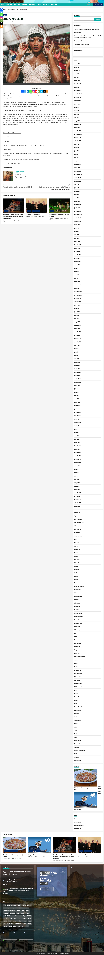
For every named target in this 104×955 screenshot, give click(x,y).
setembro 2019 (77, 342)
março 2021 (77, 281)
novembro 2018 (77, 375)
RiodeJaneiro (18, 923)
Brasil (19, 905)
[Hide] (0, 28)
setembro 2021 (77, 261)
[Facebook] (22, 91)
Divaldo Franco (77, 589)
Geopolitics (77, 610)
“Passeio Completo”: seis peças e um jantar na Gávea (86, 29)
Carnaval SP (25, 908)
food (5, 916)
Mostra (76, 660)
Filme (17, 913)
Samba (75, 717)
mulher (5, 921)
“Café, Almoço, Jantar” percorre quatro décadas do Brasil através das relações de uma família (13, 216)
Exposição (12, 913)
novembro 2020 (78, 295)
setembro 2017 (77, 422)
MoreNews (58, 953)
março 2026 (77, 80)
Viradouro (76, 757)
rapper (29, 921)
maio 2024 (76, 154)
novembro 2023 (78, 174)
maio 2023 (76, 194)
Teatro (75, 737)
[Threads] (44, 91)
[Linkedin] (28, 91)
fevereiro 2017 (77, 446)
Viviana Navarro (77, 760)
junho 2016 (76, 472)
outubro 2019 (77, 338)
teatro (14, 926)
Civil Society (77, 559)
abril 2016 (76, 479)
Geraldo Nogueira (78, 613)
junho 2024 (77, 151)
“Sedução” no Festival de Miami (81, 44)
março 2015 (77, 506)
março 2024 (77, 161)
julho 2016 (76, 469)
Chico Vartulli (77, 549)
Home (2, 4)
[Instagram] (33, 91)
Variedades (76, 747)
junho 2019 (76, 352)
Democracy (76, 583)
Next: (54, 187)
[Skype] (41, 91)
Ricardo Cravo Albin (78, 707)
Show (75, 730)
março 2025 (77, 121)
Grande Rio (76, 620)
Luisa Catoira (77, 646)
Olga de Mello (77, 680)
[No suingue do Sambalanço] (36, 205)
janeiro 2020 (77, 328)
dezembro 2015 (77, 493)
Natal (10, 921)
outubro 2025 (77, 97)
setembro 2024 (77, 141)
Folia (28, 913)
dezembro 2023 (78, 171)
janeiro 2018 (77, 409)
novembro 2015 (77, 496)
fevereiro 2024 (77, 164)
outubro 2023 (77, 178)
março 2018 (77, 402)
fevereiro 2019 (77, 365)
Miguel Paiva (77, 653)
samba (24, 923)
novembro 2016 (78, 456)
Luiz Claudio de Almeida (8, 220)
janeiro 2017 (77, 449)
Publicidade (54, 4)
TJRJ (23, 926)
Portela (76, 700)
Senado (5, 926)
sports (10, 926)
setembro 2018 (77, 382)
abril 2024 (76, 157)
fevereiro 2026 (77, 84)
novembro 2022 (78, 214)
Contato (39, 4)
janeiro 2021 (77, 288)
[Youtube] (36, 91)
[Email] (39, 91)
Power (75, 703)
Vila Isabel (76, 754)
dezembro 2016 (77, 452)
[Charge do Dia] (85, 800)
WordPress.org (77, 828)
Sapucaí (76, 723)
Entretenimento (78, 596)
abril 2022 (76, 238)
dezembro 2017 (77, 412)
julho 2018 (76, 389)
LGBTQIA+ (29, 916)
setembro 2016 (77, 462)
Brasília (24, 905)
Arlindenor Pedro (78, 526)
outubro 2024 (77, 137)
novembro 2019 (78, 335)
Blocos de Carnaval (11, 905)
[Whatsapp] (30, 91)
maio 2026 (76, 74)
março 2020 (77, 322)
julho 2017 (76, 429)
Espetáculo (6, 913)
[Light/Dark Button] (88, 4)
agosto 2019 (77, 345)
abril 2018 (76, 399)
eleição (28, 910)
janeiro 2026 (77, 87)
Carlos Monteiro (78, 536)
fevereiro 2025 (77, 124)
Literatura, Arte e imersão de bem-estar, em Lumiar (59, 215)
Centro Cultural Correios (9, 910)
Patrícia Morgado (78, 687)
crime (23, 910)
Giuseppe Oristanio (78, 616)
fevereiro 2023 (77, 204)
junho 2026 (77, 70)
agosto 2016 (77, 466)
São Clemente (77, 720)
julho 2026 (76, 67)
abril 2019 (76, 359)
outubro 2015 (77, 499)
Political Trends (77, 697)
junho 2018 (76, 392)
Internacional (77, 626)
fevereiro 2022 (77, 245)
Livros (75, 636)
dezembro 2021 (77, 251)
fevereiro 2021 (77, 285)
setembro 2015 (77, 503)
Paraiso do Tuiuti (78, 683)
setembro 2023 (77, 181)
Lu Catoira (76, 640)
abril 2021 (76, 278)
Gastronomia (77, 606)
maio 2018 (76, 395)
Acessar (76, 819)
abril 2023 (76, 198)
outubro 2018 (77, 379)
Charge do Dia (77, 32)
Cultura (76, 579)
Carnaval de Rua (7, 908)
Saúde (75, 727)
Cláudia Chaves (35, 210)
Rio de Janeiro (10, 923)
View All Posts (20, 177)
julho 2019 (76, 348)
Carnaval (24, 4)
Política (19, 921)
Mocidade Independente (79, 656)
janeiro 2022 (77, 248)
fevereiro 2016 (77, 486)
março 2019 (77, 362)
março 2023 (77, 201)
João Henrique (7, 22)
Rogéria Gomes (77, 710)
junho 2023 (77, 191)
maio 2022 (76, 235)
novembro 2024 (78, 134)
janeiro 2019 (77, 369)
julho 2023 (76, 188)
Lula (19, 918)
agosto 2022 (77, 224)
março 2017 (77, 442)
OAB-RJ (14, 921)
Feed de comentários (79, 825)
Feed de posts (77, 822)
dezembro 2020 (78, 291)
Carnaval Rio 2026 (17, 908)
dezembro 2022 (78, 211)
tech (19, 926)
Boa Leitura (17, 4)
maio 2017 (76, 436)
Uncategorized (77, 740)
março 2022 (77, 241)
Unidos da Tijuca (78, 744)
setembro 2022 (77, 221)
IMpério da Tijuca (78, 623)
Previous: (17, 186)
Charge (76, 546)
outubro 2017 (77, 419)
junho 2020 (77, 312)
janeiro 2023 (77, 208)
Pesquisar (77, 15)
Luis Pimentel (77, 643)
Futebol (9, 916)
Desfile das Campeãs (79, 586)
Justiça (23, 916)
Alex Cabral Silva (78, 519)
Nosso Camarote (78, 673)
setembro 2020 (78, 302)
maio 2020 (76, 315)
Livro (11, 918)
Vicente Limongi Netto (79, 750)
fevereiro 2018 (77, 405)
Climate (76, 566)
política (76, 693)
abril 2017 (76, 439)
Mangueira (76, 650)
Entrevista (46, 4)
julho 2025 (76, 107)
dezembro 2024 (78, 131)
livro (75, 633)
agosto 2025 (77, 104)
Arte (5, 905)
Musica (75, 663)
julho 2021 (76, 268)
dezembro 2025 (78, 90)
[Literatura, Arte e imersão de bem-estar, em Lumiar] (59, 205)
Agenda (5, 15)
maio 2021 (76, 275)
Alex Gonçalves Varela (79, 522)
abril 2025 (76, 117)
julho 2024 (76, 147)
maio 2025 (76, 114)
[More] (47, 91)
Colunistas (32, 4)
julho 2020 (76, 308)
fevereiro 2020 (77, 325)
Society (76, 734)
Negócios (76, 667)
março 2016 (77, 483)
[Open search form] (91, 4)
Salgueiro (76, 713)
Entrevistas (77, 599)
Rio (4, 923)
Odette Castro (77, 677)
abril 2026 (76, 77)
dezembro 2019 (77, 332)
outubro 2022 (77, 218)
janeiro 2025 (77, 127)
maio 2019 (76, 355)
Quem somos (9, 4)
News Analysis (77, 670)
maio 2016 (76, 476)
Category (76, 543)
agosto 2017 (77, 426)
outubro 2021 (77, 258)
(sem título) (99, 787)
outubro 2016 (77, 459)
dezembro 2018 (77, 372)
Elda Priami (76, 593)
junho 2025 (77, 111)
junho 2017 (76, 432)
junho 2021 (76, 271)
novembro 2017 (77, 415)
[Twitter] (25, 91)
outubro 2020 (77, 298)
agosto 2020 (77, 305)
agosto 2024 (77, 144)
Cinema (76, 553)
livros (15, 918)
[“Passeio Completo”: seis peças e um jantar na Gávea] (85, 777)
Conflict (76, 573)
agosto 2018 (77, 385)
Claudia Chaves (30, 216)
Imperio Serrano (16, 916)
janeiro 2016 (77, 489)
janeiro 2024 (77, 167)
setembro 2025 (77, 100)
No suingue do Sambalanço (33, 215)
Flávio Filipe (77, 603)
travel (27, 926)
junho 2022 (77, 231)
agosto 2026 (77, 64)
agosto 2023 (77, 184)
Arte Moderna (77, 529)
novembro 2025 (78, 94)
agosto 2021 (77, 265)
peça (75, 690)
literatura (6, 918)
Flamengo (23, 913)
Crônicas (76, 576)
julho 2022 (76, 228)
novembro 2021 (77, 255)
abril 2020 (76, 318)
